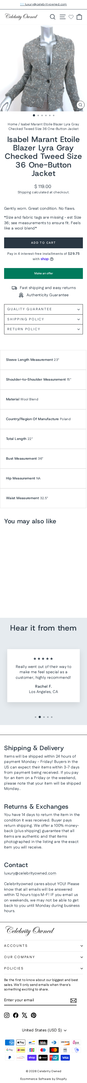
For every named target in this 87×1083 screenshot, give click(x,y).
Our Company (19, 957)
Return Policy (23, 329)
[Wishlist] (71, 17)
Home (13, 124)
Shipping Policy (25, 319)
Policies (14, 968)
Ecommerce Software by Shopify (43, 1079)
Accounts (16, 945)
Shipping (24, 192)
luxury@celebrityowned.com (30, 873)
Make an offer (43, 275)
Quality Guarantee (29, 309)
